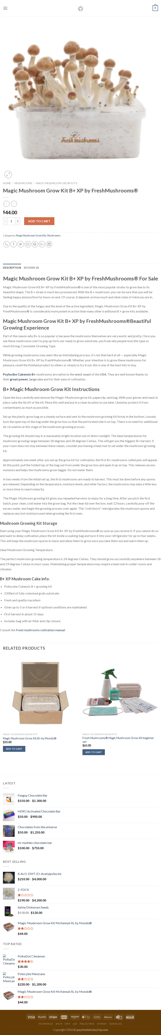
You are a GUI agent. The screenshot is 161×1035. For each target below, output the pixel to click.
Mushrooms (23, 183)
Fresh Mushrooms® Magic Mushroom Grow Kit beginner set (118, 739)
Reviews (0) (31, 267)
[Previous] (3, 714)
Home (7, 183)
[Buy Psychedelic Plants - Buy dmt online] (80, 8)
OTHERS (102, 1023)
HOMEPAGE (46, 1023)
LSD (75, 1023)
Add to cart (39, 221)
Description (12, 267)
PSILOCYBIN (87, 1023)
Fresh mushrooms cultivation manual (40, 630)
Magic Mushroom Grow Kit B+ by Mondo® (30, 738)
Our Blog (115, 1023)
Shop (59, 1023)
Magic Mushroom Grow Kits (56, 183)
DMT (67, 1023)
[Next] (158, 714)
